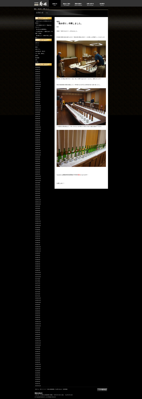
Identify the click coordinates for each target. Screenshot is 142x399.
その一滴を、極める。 (40, 53)
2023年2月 (37, 146)
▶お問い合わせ (59, 389)
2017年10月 (38, 276)
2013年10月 (38, 368)
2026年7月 (37, 69)
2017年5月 (37, 287)
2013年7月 (37, 375)
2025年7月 (37, 93)
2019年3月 (37, 240)
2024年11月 (38, 108)
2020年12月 (38, 199)
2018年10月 (38, 251)
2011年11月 (38, 385)
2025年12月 (38, 82)
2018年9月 (37, 253)
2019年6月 (37, 234)
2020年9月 (37, 206)
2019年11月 (38, 223)
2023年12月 (38, 127)
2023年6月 (37, 140)
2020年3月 (37, 214)
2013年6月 (37, 377)
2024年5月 (37, 118)
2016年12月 (38, 298)
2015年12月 (38, 321)
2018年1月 (37, 270)
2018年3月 (37, 266)
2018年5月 (37, 261)
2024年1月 (37, 125)
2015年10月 (38, 325)
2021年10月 (38, 180)
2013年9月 (37, 370)
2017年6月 (37, 285)
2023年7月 (37, 137)
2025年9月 (37, 88)
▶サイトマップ (43, 389)
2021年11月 (38, 178)
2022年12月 (38, 150)
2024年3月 (37, 120)
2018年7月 (37, 257)
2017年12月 (38, 272)
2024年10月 (38, 110)
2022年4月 (37, 167)
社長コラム (37, 49)
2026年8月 (37, 67)
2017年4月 (37, 289)
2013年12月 (38, 364)
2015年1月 (37, 338)
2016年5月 (37, 313)
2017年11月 (38, 274)
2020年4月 (37, 212)
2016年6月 (37, 311)
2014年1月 (37, 362)
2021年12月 (38, 176)
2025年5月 (37, 97)
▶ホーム (37, 389)
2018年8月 (37, 255)
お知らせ (37, 42)
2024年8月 (37, 114)
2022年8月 (37, 159)
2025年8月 (37, 90)
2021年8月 (37, 184)
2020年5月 (37, 210)
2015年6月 (37, 334)
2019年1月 (37, 244)
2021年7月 (37, 187)
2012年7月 (37, 383)
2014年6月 (37, 353)
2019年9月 (37, 227)
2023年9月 (37, 133)
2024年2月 (37, 122)
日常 (36, 59)
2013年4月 (37, 381)
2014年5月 (37, 355)
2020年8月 (37, 208)
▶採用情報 (65, 389)
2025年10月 (38, 86)
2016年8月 (37, 306)
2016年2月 (37, 317)
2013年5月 (37, 379)
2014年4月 (37, 358)
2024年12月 (38, 105)
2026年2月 (37, 78)
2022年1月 (37, 174)
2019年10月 (38, 225)
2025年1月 (37, 103)
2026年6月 (37, 71)
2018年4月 (37, 264)
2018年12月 (38, 246)
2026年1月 (37, 80)
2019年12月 (38, 221)
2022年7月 (37, 161)
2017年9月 (37, 278)
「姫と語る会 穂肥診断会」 (41, 29)
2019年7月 (37, 231)
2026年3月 (37, 75)
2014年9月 (37, 347)
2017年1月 (37, 296)
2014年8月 (37, 349)
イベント (37, 45)
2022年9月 (37, 157)
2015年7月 (37, 332)
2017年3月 (37, 291)
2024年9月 (37, 112)
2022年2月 (37, 172)
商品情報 (37, 57)
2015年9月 (37, 328)
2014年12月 (38, 340)
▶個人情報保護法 (51, 389)
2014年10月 (38, 345)
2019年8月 (37, 229)
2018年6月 (37, 259)
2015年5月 (37, 336)
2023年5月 (37, 142)
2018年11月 (38, 249)
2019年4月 (37, 238)
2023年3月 (37, 144)
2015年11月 (38, 323)
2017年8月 (37, 281)
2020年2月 (37, 217)
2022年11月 (38, 152)
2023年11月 (38, 129)
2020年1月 (37, 219)
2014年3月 (37, 360)
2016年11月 (38, 300)
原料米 (36, 55)
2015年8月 (37, 330)
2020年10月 (38, 204)
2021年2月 (37, 195)
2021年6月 (37, 189)
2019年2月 (37, 242)
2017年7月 (37, 283)
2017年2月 (37, 293)
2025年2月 (37, 101)
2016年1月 (37, 319)
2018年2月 (37, 268)
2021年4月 (37, 191)
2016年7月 (37, 308)
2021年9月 (37, 182)
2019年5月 (37, 236)
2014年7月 (37, 351)
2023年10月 (38, 131)
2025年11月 (38, 84)
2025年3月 (37, 99)
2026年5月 (37, 73)
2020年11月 (38, 202)
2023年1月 (37, 148)
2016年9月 (37, 304)
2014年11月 (38, 343)
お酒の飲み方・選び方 (40, 51)
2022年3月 (37, 169)
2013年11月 (38, 366)
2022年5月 (37, 165)
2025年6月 (37, 95)
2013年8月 (37, 373)
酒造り (36, 47)
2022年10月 (38, 155)
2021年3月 (37, 193)
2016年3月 (37, 315)
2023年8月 (37, 135)
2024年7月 (37, 116)
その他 (36, 62)
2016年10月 (38, 302)
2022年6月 (37, 163)
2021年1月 (37, 197)
